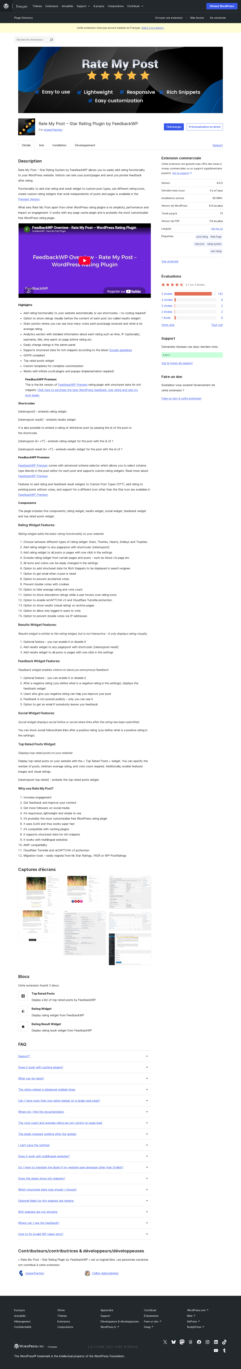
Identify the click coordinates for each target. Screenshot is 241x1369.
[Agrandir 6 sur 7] (146, 916)
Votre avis (167, 325)
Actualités (20, 1315)
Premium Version (29, 199)
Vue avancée (169, 261)
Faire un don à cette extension (181, 398)
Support (218, 145)
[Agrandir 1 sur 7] (56, 880)
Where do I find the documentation (41, 1112)
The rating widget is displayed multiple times (46, 1089)
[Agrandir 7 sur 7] (146, 938)
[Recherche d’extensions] (51, 39)
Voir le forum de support (177, 363)
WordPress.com (198, 1310)
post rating (202, 236)
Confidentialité (22, 1326)
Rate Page (216, 236)
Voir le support (180, 172)
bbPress (193, 1321)
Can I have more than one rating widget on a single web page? (59, 1100)
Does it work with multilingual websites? (44, 1156)
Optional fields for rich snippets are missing (46, 1200)
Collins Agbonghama (105, 1273)
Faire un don (153, 1321)
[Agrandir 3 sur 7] (101, 880)
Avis (41, 145)
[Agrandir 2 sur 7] (56, 915)
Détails (26, 145)
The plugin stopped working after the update (47, 1134)
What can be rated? (31, 1078)
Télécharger (174, 126)
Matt (191, 1315)
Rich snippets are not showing (37, 1212)
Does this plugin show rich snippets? (41, 1178)
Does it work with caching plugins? (40, 1067)
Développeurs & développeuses (120, 1321)
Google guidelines (120, 350)
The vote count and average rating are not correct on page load (60, 1123)
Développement (85, 145)
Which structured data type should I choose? (47, 1189)
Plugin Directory (23, 17)
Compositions (65, 1326)
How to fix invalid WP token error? (40, 1234)
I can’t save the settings (34, 1145)
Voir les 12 (217, 228)
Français (52, 1346)
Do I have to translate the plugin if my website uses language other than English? (70, 1167)
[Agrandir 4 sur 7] (101, 915)
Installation (59, 145)
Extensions (63, 1321)
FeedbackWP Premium (73, 384)
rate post (199, 244)
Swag (148, 1326)
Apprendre (107, 1310)
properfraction (53, 129)
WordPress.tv (110, 1326)
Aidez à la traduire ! (152, 27)
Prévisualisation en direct (205, 126)
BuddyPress (195, 1326)
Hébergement (22, 1321)
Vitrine (61, 1310)
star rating (216, 251)
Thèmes (62, 1315)
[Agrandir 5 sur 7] (146, 880)
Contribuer (150, 1310)
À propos (19, 1310)
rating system (214, 244)
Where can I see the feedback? (38, 1223)
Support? (24, 1056)
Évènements (151, 1315)
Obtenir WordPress (222, 6)
